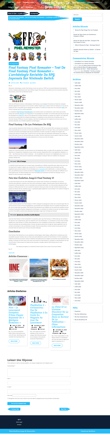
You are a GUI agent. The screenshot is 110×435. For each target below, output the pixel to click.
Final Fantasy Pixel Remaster (25, 112)
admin (34, 83)
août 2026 (77, 83)
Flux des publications (81, 314)
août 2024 (77, 150)
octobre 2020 (78, 278)
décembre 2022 (79, 206)
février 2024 (78, 166)
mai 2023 (77, 192)
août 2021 (77, 250)
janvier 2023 (78, 203)
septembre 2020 (79, 281)
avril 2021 (77, 261)
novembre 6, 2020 (39, 325)
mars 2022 (78, 231)
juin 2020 (77, 289)
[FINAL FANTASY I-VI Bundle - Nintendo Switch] (18, 143)
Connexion (77, 311)
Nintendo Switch (39, 170)
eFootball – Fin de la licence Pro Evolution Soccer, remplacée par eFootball (87, 71)
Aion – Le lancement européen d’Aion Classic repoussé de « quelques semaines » (16, 315)
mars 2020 (78, 298)
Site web (9, 395)
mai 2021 (77, 259)
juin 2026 (77, 88)
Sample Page (29, 7)
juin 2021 (77, 256)
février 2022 (78, 233)
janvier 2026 (78, 102)
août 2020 (77, 284)
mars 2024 (78, 164)
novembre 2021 (79, 242)
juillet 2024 (78, 152)
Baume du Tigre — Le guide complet (55, 5)
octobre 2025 (78, 111)
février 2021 (78, 267)
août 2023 (77, 183)
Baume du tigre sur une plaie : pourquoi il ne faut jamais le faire (86, 41)
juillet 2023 (78, 186)
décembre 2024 (79, 139)
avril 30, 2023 (15, 83)
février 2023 (78, 200)
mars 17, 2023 (16, 325)
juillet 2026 (78, 85)
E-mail (9, 387)
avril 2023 (77, 194)
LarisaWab (78, 61)
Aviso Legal (11, 2)
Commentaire (11, 366)
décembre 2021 (79, 239)
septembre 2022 (79, 214)
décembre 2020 (79, 273)
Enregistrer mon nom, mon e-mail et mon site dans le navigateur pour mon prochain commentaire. (34, 398)
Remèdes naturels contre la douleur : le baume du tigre (87, 50)
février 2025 (78, 133)
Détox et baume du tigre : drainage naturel (87, 45)
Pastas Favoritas (89, 61)
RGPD (22, 7)
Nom (9, 378)
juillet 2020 (78, 286)
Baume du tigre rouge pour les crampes (86, 30)
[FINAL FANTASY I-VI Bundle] (18, 98)
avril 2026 (77, 94)
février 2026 (78, 99)
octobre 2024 (78, 144)
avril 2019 (77, 300)
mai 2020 (77, 292)
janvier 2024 (78, 169)
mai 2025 (77, 125)
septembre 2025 (79, 113)
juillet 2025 (78, 119)
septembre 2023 (79, 180)
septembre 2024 (79, 147)
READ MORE (15, 341)
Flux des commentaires (81, 317)
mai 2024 (77, 158)
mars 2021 (78, 264)
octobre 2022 (78, 211)
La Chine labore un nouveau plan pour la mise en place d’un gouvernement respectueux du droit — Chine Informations (87, 67)
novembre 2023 (79, 175)
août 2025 (77, 116)
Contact (18, 2)
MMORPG (21, 115)
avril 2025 (77, 127)
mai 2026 (77, 91)
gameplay (42, 169)
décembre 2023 (79, 172)
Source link (11, 252)
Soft (44, 105)
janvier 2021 (78, 270)
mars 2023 (78, 197)
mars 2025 (78, 130)
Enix (63, 107)
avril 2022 (77, 228)
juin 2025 (77, 122)
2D (9, 242)
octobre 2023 (78, 178)
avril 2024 (77, 161)
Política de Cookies (13, 7)
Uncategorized (34, 13)
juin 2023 (77, 189)
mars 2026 (78, 97)
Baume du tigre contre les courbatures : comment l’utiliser (85, 35)
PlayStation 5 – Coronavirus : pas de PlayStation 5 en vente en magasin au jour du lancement (38, 314)
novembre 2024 (79, 141)
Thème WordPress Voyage (16, 431)
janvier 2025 (78, 136)
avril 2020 (77, 295)
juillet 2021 (78, 253)
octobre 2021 (78, 245)
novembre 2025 (79, 108)
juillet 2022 (78, 219)
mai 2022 (77, 225)
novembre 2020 (79, 275)
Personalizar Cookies (28, 2)
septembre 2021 (79, 247)
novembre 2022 (79, 208)
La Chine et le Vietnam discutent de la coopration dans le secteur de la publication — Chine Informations (60, 316)
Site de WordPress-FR (81, 319)
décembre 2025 (79, 105)
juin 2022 (77, 222)
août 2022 (77, 217)
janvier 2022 (78, 236)
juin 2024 (77, 155)
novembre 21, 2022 (61, 330)
